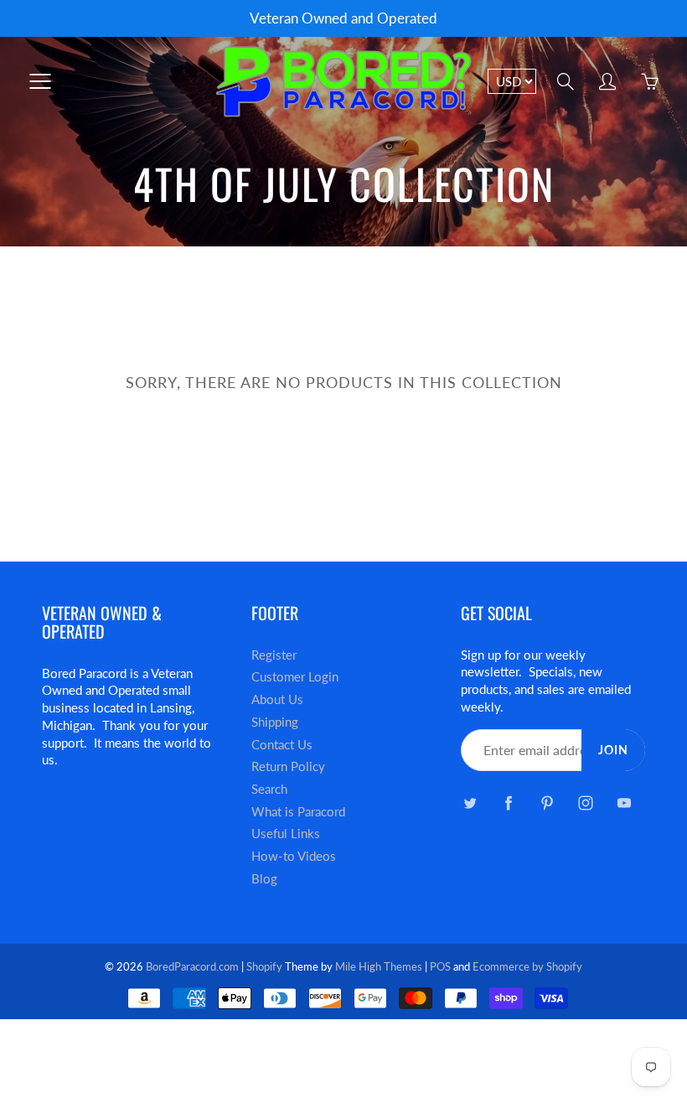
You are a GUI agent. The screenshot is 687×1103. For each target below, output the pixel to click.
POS (440, 966)
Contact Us (282, 745)
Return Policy (288, 766)
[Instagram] (585, 802)
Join (613, 750)
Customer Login (294, 677)
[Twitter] (469, 802)
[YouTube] (623, 802)
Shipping (274, 722)
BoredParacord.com (192, 966)
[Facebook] (508, 802)
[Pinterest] (546, 802)
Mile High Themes (378, 966)
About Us (277, 699)
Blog (264, 879)
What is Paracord (298, 812)
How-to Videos (293, 856)
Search (269, 789)
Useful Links (285, 833)
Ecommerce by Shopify (527, 966)
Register (274, 655)
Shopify (264, 966)
